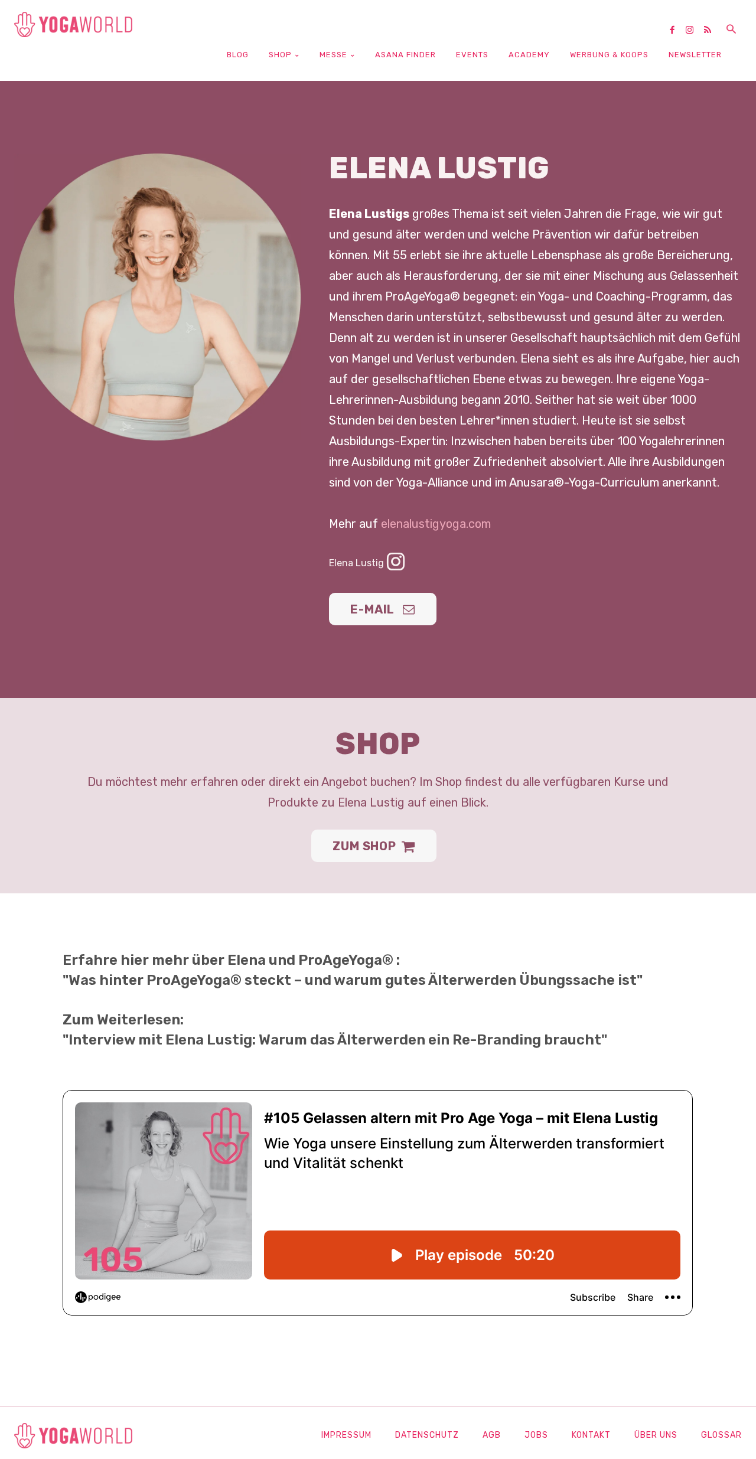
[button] (731, 30)
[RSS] (712, 31)
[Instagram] (694, 31)
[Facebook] (676, 31)
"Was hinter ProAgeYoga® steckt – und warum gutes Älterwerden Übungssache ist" (353, 980)
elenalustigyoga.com (436, 524)
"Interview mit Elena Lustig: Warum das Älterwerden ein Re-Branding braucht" (335, 1040)
